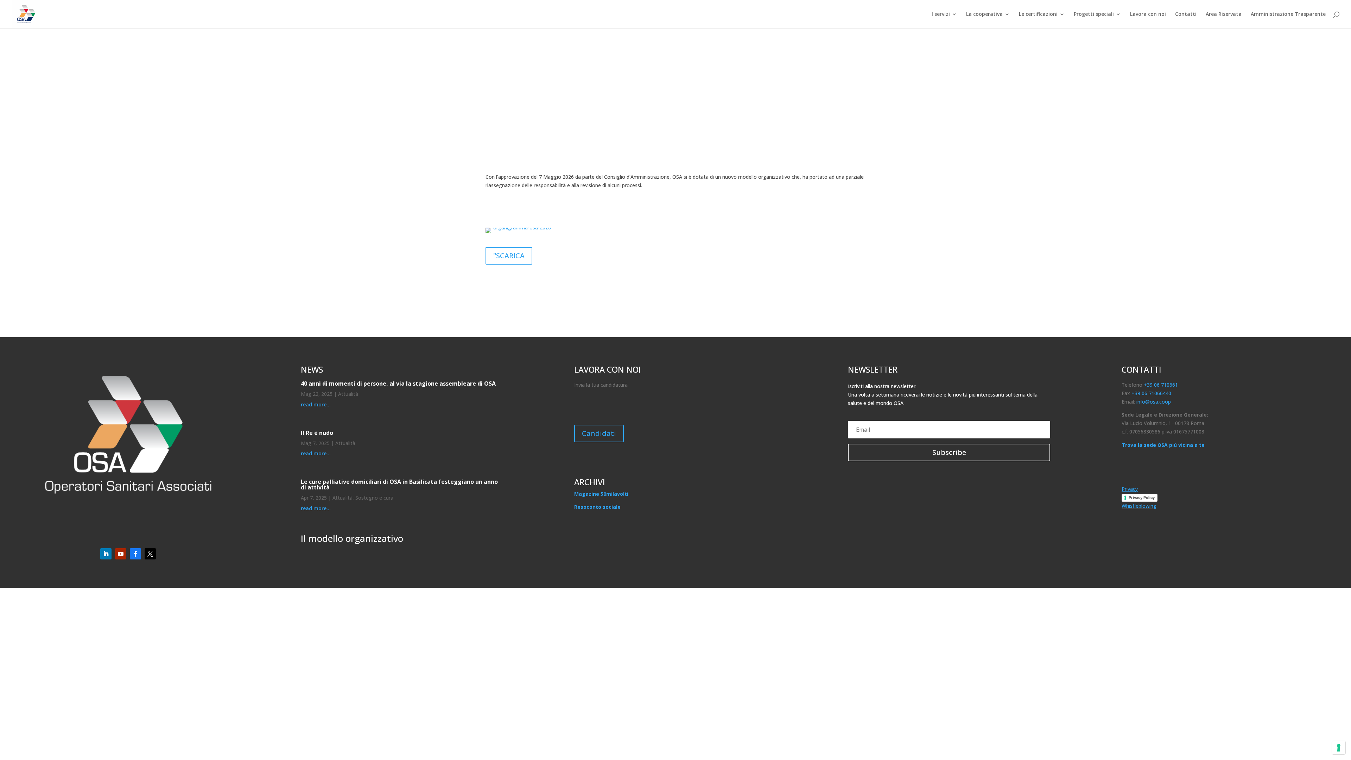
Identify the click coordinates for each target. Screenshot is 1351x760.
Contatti (1186, 14)
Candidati (599, 433)
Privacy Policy (1142, 497)
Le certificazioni (1038, 14)
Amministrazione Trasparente (1288, 14)
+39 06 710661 (1161, 384)
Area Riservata (1224, 14)
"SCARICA (509, 255)
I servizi (941, 14)
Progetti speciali (1094, 14)
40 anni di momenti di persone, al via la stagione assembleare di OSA (398, 383)
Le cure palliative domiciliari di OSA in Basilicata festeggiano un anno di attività (399, 484)
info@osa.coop (1153, 401)
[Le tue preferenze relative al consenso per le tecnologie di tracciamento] (1338, 747)
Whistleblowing (1139, 505)
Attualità (348, 394)
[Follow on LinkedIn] (106, 553)
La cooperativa (984, 14)
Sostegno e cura (374, 497)
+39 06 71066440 (1151, 393)
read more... (316, 404)
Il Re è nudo (317, 433)
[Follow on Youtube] (120, 553)
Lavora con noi (1148, 14)
